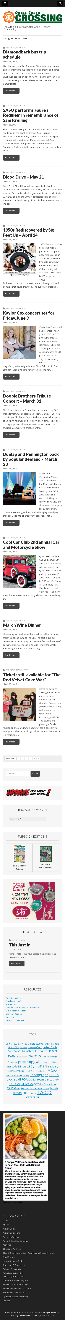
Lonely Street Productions (36, 1071)
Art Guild (25, 1044)
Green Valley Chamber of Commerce (22, 1007)
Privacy (6, 1300)
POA (24, 1079)
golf (37, 1061)
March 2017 (22, 47)
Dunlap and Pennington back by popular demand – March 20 (31, 459)
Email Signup (9, 1257)
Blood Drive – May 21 (23, 176)
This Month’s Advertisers (14, 1292)
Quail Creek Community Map (16, 1280)
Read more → (11, 90)
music (10, 1075)
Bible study (35, 1043)
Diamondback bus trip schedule (24, 54)
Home (5, 1220)
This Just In (20, 944)
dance (43, 1051)
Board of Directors (50, 1043)
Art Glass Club (16, 1044)
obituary (26, 1076)
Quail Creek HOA (13, 1001)
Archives (10, 1017)
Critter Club (31, 1051)
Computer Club (46, 1047)
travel (17, 1093)
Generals (10, 47)
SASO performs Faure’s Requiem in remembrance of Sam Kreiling (30, 115)
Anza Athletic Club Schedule (15, 1241)
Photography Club (44, 1074)
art (8, 1043)
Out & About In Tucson (16, 1011)
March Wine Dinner (22, 625)
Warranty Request (14, 1014)
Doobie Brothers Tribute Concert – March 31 (27, 398)
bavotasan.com (47, 1315)
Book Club (14, 1047)
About (5, 1224)
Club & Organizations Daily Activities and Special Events (28, 1253)
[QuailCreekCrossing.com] (32, 15)
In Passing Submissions (14, 1276)
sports (45, 1088)
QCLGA (14, 1083)
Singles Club (23, 1088)
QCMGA (27, 1084)
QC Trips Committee (44, 1084)
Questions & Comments (14, 1265)
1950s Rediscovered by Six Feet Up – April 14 (28, 232)
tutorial (34, 1093)
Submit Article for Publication (16, 1284)
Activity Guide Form (11, 1232)
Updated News (18, 940)
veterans (32, 1097)
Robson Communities (16, 1020)
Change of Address (12, 1249)
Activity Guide (9, 1228)
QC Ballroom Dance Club (43, 1079)
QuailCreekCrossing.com (31, 1312)
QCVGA (12, 1088)
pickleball (13, 1079)
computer (32, 1048)
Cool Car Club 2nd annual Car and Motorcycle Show (31, 545)
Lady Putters (37, 1066)
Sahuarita (10, 1004)
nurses (18, 1075)
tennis (54, 1088)
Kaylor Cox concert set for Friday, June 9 (28, 315)
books (23, 1047)
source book (35, 1088)
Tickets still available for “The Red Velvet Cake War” (32, 677)
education (23, 1057)
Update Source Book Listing (15, 1296)
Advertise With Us (14, 998)
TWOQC (44, 1092)
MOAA (52, 1070)
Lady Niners (18, 1066)
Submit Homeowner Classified (17, 1288)
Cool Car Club (16, 1051)
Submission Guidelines (13, 1273)
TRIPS (26, 1093)
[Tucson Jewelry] (32, 901)
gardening (25, 1062)
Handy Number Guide (13, 1261)
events (34, 1056)
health (46, 1061)
